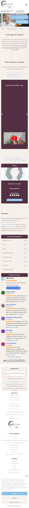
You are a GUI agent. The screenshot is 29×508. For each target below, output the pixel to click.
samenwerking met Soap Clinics (14, 414)
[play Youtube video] (14, 138)
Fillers (14, 468)
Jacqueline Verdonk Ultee (14, 317)
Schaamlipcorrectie (14, 472)
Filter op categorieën (14, 159)
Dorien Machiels (11, 343)
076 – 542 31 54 (14, 400)
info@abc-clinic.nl (14, 418)
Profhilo (14, 452)
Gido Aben (9, 330)
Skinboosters (14, 447)
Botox (14, 465)
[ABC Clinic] (7, 4)
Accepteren (14, 493)
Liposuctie (14, 436)
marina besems (11, 304)
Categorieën (13, 75)
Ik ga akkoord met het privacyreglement (15, 378)
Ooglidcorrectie (14, 463)
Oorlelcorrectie (14, 449)
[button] (26, 476)
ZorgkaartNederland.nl (7, 224)
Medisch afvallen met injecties (14, 454)
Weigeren (14, 498)
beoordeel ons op (12, 288)
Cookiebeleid (10, 506)
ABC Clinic (9, 278)
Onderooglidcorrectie (14, 470)
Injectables (14, 461)
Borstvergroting (14, 445)
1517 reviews (7, 12)
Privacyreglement (17, 506)
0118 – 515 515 (14, 408)
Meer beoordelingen (14, 357)
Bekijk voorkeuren (14, 502)
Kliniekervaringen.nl (6, 222)
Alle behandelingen (8, 269)
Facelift (14, 438)
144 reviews (21, 12)
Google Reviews (11, 226)
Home (2, 29)
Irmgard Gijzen (10, 292)
